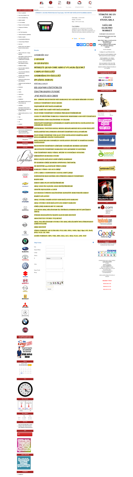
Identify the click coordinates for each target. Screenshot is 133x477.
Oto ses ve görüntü (22, 12)
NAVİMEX (20, 105)
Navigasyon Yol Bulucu (23, 27)
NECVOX (20, 44)
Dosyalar (60, 7)
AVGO (19, 89)
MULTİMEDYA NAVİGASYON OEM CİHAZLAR (24, 102)
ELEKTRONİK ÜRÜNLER (23, 39)
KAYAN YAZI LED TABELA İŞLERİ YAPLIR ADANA (24, 47)
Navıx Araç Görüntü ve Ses (23, 15)
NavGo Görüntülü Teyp (23, 17)
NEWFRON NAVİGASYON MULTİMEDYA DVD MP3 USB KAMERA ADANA (24, 109)
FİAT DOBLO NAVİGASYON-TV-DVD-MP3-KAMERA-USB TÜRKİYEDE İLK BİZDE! (25, 58)
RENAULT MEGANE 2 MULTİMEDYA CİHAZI (23, 62)
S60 (19, 50)
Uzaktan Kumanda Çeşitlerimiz (24, 34)
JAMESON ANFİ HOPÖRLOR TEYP (24, 84)
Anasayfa (42, 7)
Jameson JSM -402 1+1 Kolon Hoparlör (24, 53)
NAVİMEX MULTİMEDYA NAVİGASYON (23, 76)
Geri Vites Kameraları (22, 32)
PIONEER (20, 87)
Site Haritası (25, 144)
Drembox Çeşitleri (21, 36)
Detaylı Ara (25, 139)
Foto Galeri (68, 7)
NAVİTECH (20, 94)
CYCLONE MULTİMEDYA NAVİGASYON (23, 72)
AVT (19, 434)
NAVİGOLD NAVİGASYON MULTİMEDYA (24, 80)
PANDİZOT (20, 99)
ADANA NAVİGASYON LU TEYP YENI (25, 114)
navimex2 (20, 124)
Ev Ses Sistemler (21, 22)
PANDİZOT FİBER (22, 65)
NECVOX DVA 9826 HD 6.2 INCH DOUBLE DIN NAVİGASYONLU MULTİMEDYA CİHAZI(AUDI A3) (25, 426)
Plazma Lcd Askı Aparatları (23, 24)
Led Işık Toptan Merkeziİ (23, 41)
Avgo (19, 116)
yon (19, 121)
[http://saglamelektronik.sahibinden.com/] (107, 174)
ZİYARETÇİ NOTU (79, 7)
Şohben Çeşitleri (21, 20)
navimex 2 (20, 119)
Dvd (19, 29)
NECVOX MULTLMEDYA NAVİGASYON (23, 69)
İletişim (90, 7)
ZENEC (20, 96)
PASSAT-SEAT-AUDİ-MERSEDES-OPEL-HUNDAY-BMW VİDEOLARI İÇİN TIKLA (25, 131)
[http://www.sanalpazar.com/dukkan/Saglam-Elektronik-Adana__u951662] (106, 157)
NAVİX (19, 92)
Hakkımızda (50, 7)
